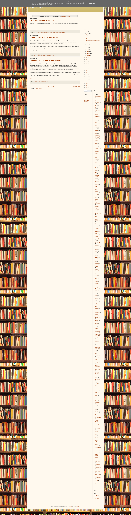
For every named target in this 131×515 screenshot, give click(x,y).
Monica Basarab (97, 496)
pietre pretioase (98, 337)
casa (95, 132)
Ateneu (96, 281)
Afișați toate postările (65, 16)
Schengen (97, 192)
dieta (96, 133)
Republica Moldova (97, 288)
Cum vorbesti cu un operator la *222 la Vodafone (97, 137)
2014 (87, 78)
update (96, 107)
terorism (96, 357)
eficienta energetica (97, 201)
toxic (96, 226)
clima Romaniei (98, 387)
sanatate (96, 99)
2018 (87, 70)
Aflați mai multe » (33, 28)
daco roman (97, 392)
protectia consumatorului (98, 220)
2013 (87, 79)
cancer (35, 55)
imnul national (97, 317)
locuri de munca (98, 213)
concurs (96, 305)
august (88, 33)
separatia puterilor (96, 459)
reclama (96, 146)
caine (96, 164)
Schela (96, 233)
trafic (96, 359)
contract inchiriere (97, 390)
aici (38, 51)
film (95, 167)
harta (96, 169)
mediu (96, 105)
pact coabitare (97, 428)
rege (95, 113)
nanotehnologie (56, 32)
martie (88, 51)
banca (96, 162)
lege (95, 321)
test (95, 276)
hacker (96, 315)
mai (87, 47)
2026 (87, 31)
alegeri (96, 150)
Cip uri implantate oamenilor (42, 20)
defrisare (96, 308)
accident (96, 140)
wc (95, 483)
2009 (87, 85)
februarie (88, 53)
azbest (96, 295)
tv (95, 103)
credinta (96, 123)
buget (96, 296)
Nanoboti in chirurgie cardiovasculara (45, 60)
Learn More (92, 3)
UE (95, 94)
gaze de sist (97, 102)
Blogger (77, 506)
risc (95, 261)
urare (96, 476)
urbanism (96, 361)
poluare (96, 145)
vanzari (96, 480)
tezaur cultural (97, 464)
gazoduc (96, 314)
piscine (96, 339)
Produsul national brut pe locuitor (98, 366)
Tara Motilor (97, 375)
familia (96, 245)
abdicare (96, 159)
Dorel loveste (97, 362)
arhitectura (97, 151)
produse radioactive (97, 442)
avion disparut (97, 238)
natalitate (96, 416)
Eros (85, 98)
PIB (95, 230)
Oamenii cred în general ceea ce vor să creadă (93, 41)
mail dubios (97, 181)
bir (95, 382)
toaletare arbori (98, 467)
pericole (96, 431)
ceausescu (97, 298)
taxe (95, 273)
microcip (47, 32)
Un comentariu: (47, 31)
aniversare (97, 236)
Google (41, 32)
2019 (87, 68)
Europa (96, 127)
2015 (87, 76)
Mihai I (96, 130)
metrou (96, 323)
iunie (88, 46)
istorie (96, 170)
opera (96, 125)
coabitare (96, 301)
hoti (95, 405)
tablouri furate (97, 270)
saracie (96, 264)
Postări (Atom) (39, 88)
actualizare (97, 234)
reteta (96, 122)
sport (96, 128)
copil (96, 196)
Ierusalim (96, 191)
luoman (70, 506)
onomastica (97, 423)
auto (95, 293)
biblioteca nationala (97, 176)
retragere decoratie (96, 455)
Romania (96, 93)
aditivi (96, 290)
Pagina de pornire (51, 86)
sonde (96, 269)
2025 (87, 57)
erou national (97, 203)
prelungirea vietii (97, 433)
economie (97, 116)
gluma (96, 400)
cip (36, 32)
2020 (87, 66)
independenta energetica (97, 208)
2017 (87, 72)
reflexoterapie (97, 343)
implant (44, 32)
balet (96, 173)
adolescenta (97, 292)
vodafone (96, 482)
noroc (96, 326)
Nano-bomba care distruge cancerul (44, 37)
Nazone (97, 498)
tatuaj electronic (62, 32)
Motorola (51, 32)
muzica (96, 120)
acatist (96, 377)
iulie (88, 44)
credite (96, 306)
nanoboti (44, 82)
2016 (87, 74)
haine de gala (97, 402)
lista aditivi (97, 411)
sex (95, 353)
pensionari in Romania (97, 332)
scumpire (96, 457)
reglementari (97, 447)
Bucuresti (96, 114)
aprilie (88, 49)
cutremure (97, 142)
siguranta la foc (98, 266)
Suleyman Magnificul (97, 372)
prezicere (96, 437)
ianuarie (88, 55)
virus (53, 55)
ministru (96, 251)
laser (96, 409)
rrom (96, 350)
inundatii (96, 320)
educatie (96, 199)
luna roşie (97, 412)
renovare (96, 345)
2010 (87, 83)
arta (95, 100)
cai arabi (96, 383)
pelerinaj (96, 257)
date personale (97, 242)
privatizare (97, 341)
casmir (96, 385)
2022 (87, 63)
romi (96, 157)
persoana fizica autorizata (98, 335)
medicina (38, 55)
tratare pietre (97, 471)
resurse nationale (96, 452)
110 (34, 32)
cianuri (96, 153)
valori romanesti (98, 477)
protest (96, 186)
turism (96, 278)
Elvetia (96, 283)
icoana (96, 179)
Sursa (31, 78)
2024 (87, 59)
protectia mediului (96, 445)
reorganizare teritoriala (97, 348)
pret (95, 435)
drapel (96, 197)
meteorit (96, 414)
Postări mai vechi (76, 86)
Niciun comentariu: (44, 54)
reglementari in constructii (98, 449)
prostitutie (97, 184)
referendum (97, 148)
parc (95, 255)
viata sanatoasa (48, 55)
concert (96, 194)
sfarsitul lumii (97, 355)
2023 (87, 61)
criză (96, 240)
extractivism (97, 312)
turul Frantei (97, 474)
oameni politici (98, 417)
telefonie (96, 275)
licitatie (96, 249)
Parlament (97, 231)
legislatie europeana (97, 211)
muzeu (96, 216)
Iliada (87, 37)
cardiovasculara (37, 82)
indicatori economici (97, 407)
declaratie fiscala (97, 394)
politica (96, 183)
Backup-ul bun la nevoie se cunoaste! (87, 100)
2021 (87, 65)
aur (95, 108)
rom (95, 223)
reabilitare (97, 188)
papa (96, 218)
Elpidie (38, 32)
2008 (87, 87)
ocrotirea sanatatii (96, 421)
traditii (96, 469)
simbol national (98, 461)
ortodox (96, 328)
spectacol (96, 225)
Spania (96, 172)
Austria (96, 228)
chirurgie (41, 82)
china (96, 178)
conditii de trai (98, 110)
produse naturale (96, 439)
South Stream (97, 369)
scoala (96, 351)
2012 (87, 81)
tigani (96, 189)
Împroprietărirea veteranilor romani (93, 35)
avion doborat (97, 379)
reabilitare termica (97, 259)
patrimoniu (97, 330)
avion (96, 160)
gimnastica (97, 206)
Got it (98, 3)
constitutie (97, 165)
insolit (96, 143)
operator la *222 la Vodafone (97, 426)
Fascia (87, 38)
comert (96, 303)
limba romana (97, 154)
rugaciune (97, 263)
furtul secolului (98, 246)
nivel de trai (97, 325)
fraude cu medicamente (97, 397)
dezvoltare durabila (97, 310)
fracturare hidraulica (97, 118)
